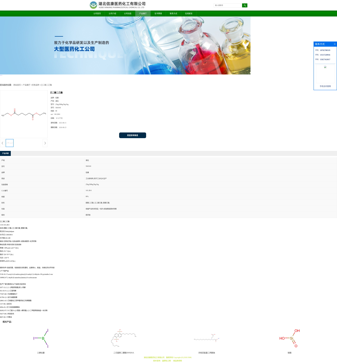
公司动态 (127, 13)
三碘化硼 (40, 353)
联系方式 (173, 13)
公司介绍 (112, 13)
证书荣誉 (158, 13)
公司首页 (97, 13)
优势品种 (35, 85)
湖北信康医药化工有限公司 (154, 357)
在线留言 (188, 13)
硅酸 (289, 353)
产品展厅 (143, 13)
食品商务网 (177, 361)
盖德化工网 (166, 361)
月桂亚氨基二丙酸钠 (206, 353)
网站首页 (17, 85)
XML (190, 357)
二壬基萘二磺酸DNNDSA (123, 353)
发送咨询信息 (132, 135)
